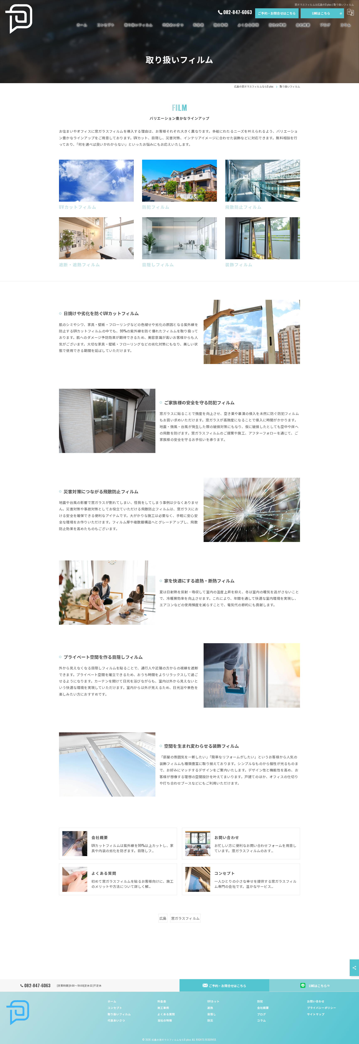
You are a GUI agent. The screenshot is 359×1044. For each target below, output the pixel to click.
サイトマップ (316, 1014)
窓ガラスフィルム (185, 918)
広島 (162, 918)
